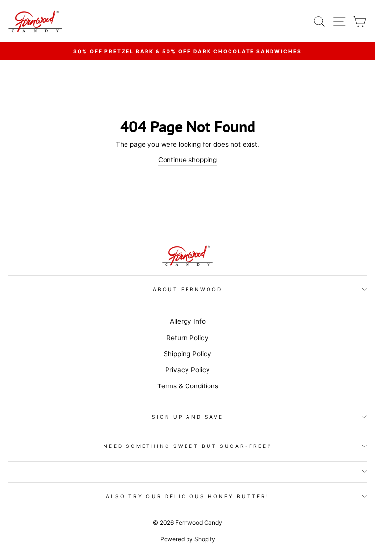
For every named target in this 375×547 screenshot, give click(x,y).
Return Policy (187, 338)
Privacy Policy (187, 370)
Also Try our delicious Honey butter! (187, 496)
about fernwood (188, 289)
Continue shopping (187, 159)
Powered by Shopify (187, 539)
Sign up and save (187, 417)
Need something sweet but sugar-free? (187, 446)
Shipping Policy (187, 354)
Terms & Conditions (187, 386)
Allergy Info (188, 321)
